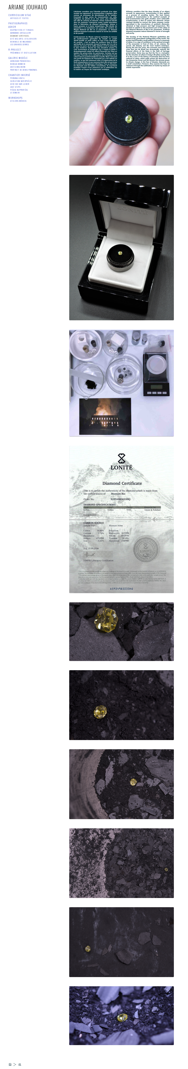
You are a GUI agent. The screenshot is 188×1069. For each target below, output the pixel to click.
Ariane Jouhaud (27, 7)
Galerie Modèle (18, 57)
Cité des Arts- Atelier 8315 (23, 38)
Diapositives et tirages (21, 29)
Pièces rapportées (19, 89)
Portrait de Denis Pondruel (23, 69)
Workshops (15, 97)
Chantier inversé (19, 74)
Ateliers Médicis (18, 100)
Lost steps (15, 86)
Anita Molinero (18, 66)
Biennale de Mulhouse (20, 41)
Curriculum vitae (19, 15)
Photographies (18, 23)
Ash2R (12, 26)
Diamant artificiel (19, 35)
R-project (14, 49)
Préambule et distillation (23, 52)
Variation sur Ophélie (21, 81)
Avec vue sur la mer (19, 84)
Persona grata (17, 78)
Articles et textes (19, 18)
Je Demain (15, 92)
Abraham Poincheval (20, 61)
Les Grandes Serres (19, 44)
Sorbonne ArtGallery (20, 32)
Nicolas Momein (18, 64)
